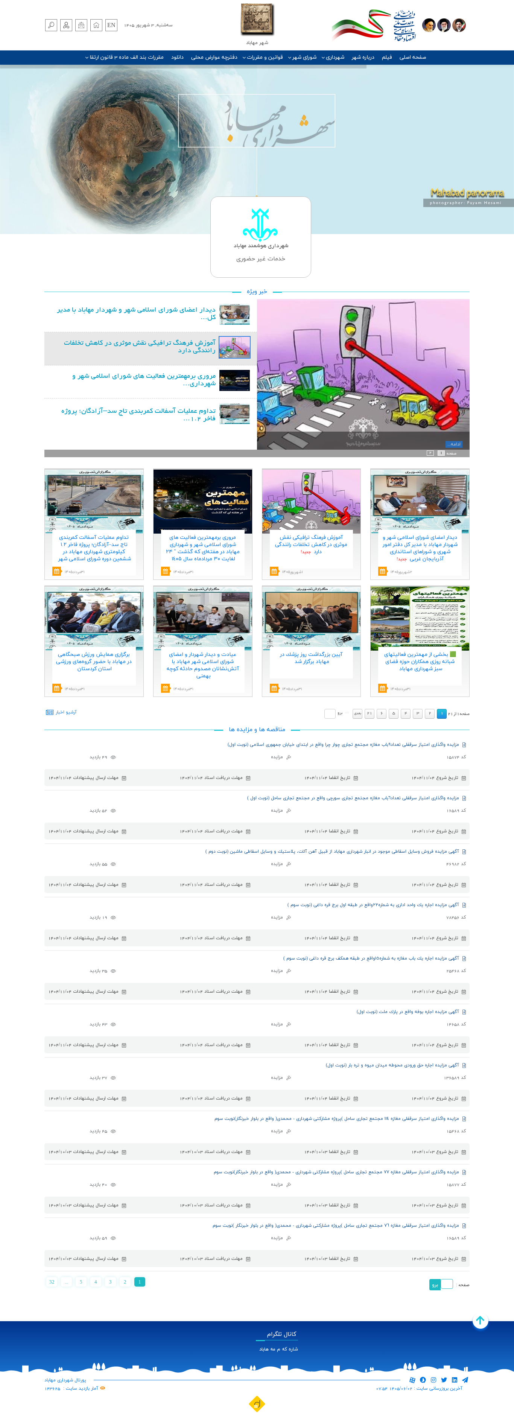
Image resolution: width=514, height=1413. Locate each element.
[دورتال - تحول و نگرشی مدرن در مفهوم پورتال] (257, 1403)
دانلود (177, 57)
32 (52, 1282)
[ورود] (66, 25)
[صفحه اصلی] (96, 25)
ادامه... (454, 444)
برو (340, 713)
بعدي (357, 713)
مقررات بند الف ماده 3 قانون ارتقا (127, 57)
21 (369, 713)
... (66, 1282)
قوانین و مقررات (265, 57)
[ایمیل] (81, 25)
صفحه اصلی (413, 57)
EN (111, 25)
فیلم (387, 57)
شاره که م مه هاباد (278, 1349)
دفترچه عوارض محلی (214, 57)
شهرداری (335, 57)
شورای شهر (304, 57)
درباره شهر (363, 57)
